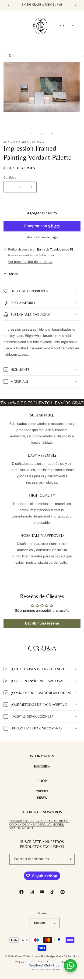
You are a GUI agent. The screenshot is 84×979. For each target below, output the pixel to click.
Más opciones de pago (42, 237)
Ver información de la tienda (30, 261)
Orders (42, 791)
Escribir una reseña (42, 623)
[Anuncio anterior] (9, 5)
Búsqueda (42, 766)
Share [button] (13, 274)
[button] (9, 26)
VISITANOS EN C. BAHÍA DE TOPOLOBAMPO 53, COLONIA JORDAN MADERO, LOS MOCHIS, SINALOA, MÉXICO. (39, 824)
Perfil (42, 797)
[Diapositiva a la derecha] (52, 133)
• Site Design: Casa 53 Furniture (59, 956)
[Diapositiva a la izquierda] (32, 133)
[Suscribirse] (69, 859)
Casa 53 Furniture (26, 956)
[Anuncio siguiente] (75, 5)
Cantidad (10, 177)
